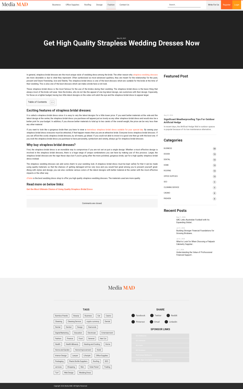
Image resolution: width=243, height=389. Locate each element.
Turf (57, 373)
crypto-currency (93, 321)
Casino (167, 193)
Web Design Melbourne (144, 355)
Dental (167, 159)
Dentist (69, 327)
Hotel (99, 350)
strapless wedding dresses (145, 75)
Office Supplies (72, 5)
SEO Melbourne (141, 336)
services (58, 367)
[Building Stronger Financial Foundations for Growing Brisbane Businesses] (169, 231)
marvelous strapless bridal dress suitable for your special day (115, 129)
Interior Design (61, 356)
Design (99, 5)
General (91, 338)
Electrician (92, 333)
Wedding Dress (85, 373)
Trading (107, 367)
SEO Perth (139, 345)
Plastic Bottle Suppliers (78, 361)
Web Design (69, 373)
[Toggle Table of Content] (51, 102)
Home (166, 165)
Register (226, 5)
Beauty (76, 316)
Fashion (111, 5)
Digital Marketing (62, 333)
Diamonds (92, 327)
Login (236, 5)
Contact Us (124, 5)
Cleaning (58, 321)
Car (98, 316)
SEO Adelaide (140, 341)
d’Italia (29, 178)
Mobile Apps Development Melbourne (148, 360)
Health (57, 344)
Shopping (71, 367)
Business (56, 5)
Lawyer (75, 356)
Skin (82, 367)
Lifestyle (87, 356)
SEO (165, 182)
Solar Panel (94, 367)
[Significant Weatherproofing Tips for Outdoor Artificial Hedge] (190, 96)
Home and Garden (62, 350)
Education (78, 333)
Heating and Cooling (92, 344)
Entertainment (107, 333)
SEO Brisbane (140, 350)
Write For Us (213, 5)
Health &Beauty (72, 344)
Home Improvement (83, 350)
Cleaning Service (171, 187)
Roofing (87, 5)
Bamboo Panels (61, 316)
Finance (70, 338)
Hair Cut (103, 338)
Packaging (59, 361)
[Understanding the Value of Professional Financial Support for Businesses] (169, 252)
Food (81, 338)
